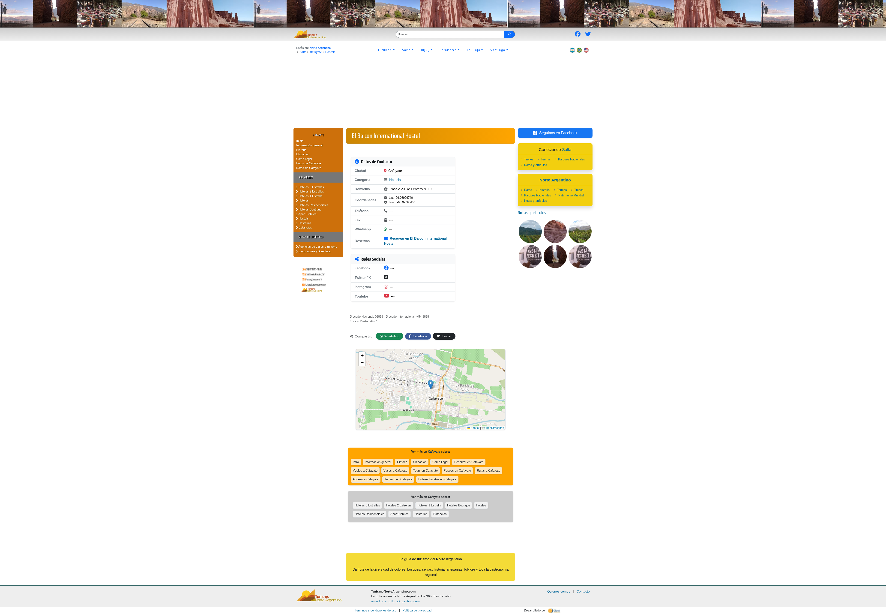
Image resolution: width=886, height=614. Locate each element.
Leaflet (474, 428)
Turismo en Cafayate (398, 479)
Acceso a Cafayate (365, 479)
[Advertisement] (443, 93)
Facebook (419, 336)
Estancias (305, 227)
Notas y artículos (535, 165)
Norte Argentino (320, 48)
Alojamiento (306, 177)
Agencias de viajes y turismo (317, 246)
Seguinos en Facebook (558, 133)
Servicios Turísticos (311, 237)
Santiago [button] (497, 49)
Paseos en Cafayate (457, 470)
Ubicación (302, 154)
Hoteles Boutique (309, 209)
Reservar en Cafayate (468, 462)
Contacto (583, 591)
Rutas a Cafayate (488, 470)
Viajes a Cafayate (395, 470)
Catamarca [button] (448, 49)
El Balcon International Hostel (386, 136)
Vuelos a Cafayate (365, 470)
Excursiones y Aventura (314, 251)
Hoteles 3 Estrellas (311, 187)
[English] (586, 50)
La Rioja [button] (473, 49)
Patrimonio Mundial (571, 195)
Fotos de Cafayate (308, 163)
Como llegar (304, 159)
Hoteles (303, 200)
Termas (546, 159)
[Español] (572, 50)
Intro (356, 462)
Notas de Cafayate (308, 168)
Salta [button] (406, 49)
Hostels (330, 52)
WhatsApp (391, 336)
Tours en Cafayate (425, 470)
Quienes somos (558, 591)
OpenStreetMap (494, 428)
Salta (303, 52)
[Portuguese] (579, 50)
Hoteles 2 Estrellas (311, 191)
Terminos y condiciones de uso (375, 610)
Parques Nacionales (571, 159)
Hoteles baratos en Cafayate (437, 479)
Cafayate (316, 52)
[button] (431, 384)
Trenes (528, 159)
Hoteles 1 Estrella (310, 196)
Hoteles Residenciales (313, 205)
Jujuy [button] (425, 49)
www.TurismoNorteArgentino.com (395, 601)
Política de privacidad (417, 610)
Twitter (446, 336)
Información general (309, 145)
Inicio (299, 141)
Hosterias (304, 223)
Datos (528, 190)
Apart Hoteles (307, 214)
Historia (301, 150)
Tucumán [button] (385, 49)
